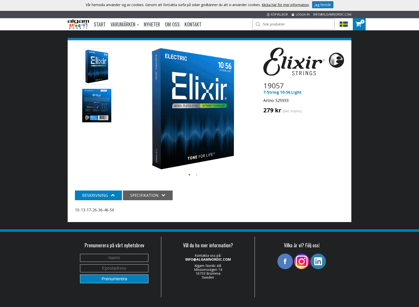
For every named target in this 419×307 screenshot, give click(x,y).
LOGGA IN (302, 14)
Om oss (172, 24)
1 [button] (189, 174)
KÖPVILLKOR (278, 14)
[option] (193, 109)
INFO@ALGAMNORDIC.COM (332, 14)
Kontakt (193, 24)
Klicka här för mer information (285, 4)
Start (100, 24)
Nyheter (152, 24)
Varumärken (124, 24)
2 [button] (196, 174)
